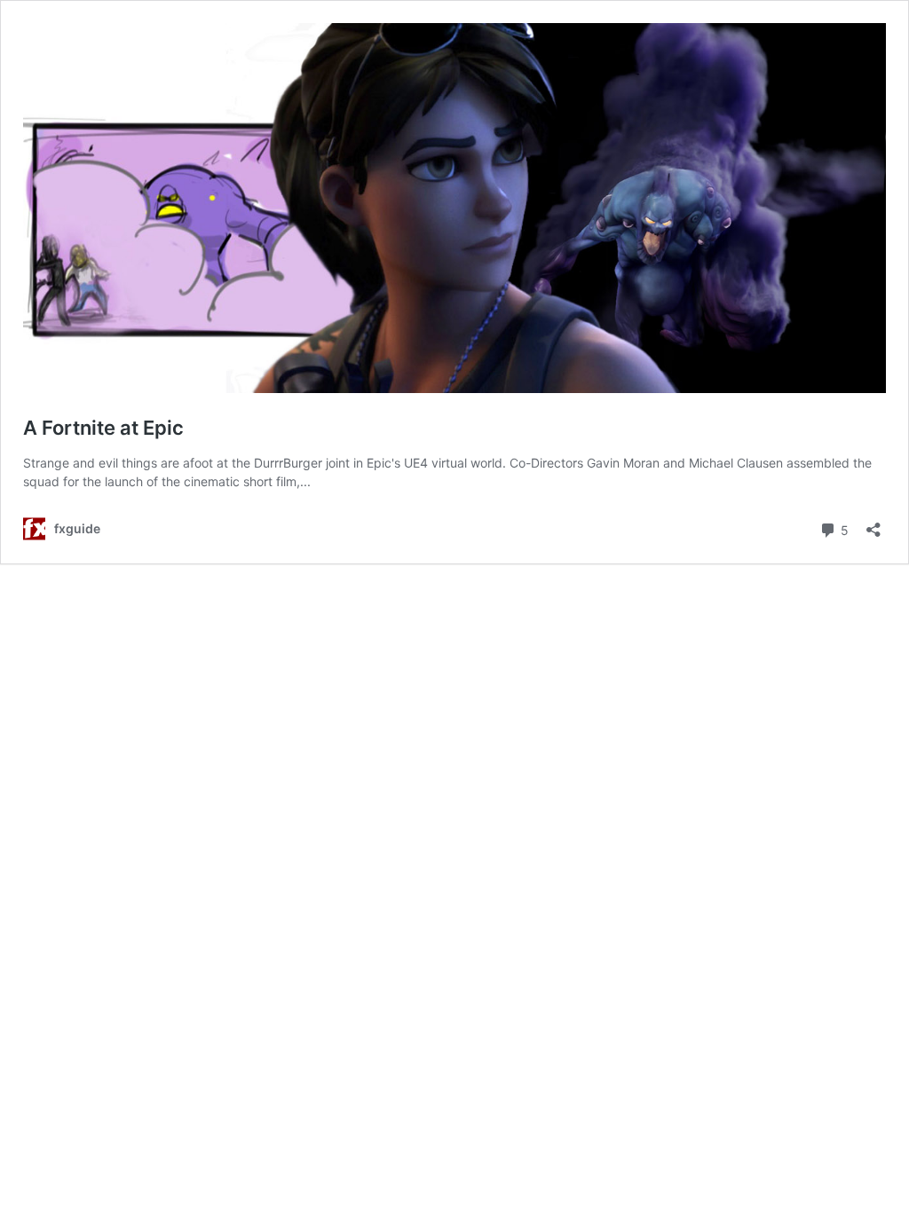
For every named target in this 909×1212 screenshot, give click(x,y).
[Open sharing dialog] (873, 524)
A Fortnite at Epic (103, 427)
